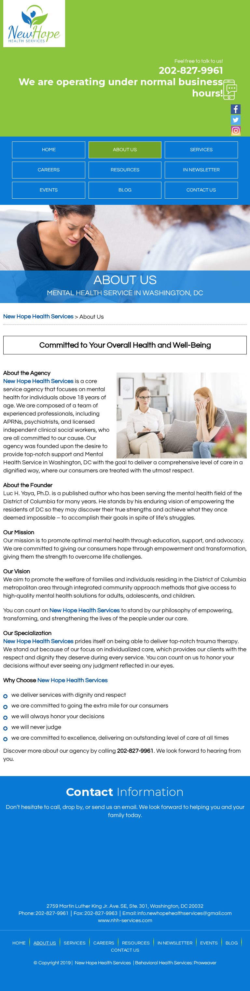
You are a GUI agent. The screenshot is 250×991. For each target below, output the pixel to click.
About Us (125, 149)
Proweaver (205, 962)
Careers (49, 169)
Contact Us (201, 190)
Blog (125, 190)
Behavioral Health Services (163, 962)
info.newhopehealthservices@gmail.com (184, 913)
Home (49, 149)
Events (49, 190)
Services (201, 149)
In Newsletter (201, 169)
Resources (125, 169)
